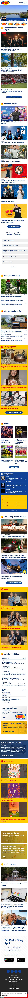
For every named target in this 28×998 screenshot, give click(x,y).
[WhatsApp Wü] (19, 971)
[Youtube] (15, 971)
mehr (24, 658)
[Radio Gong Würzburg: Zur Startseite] (5, 3)
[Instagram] (12, 971)
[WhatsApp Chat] (25, 20)
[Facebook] (8, 971)
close (25, 993)
